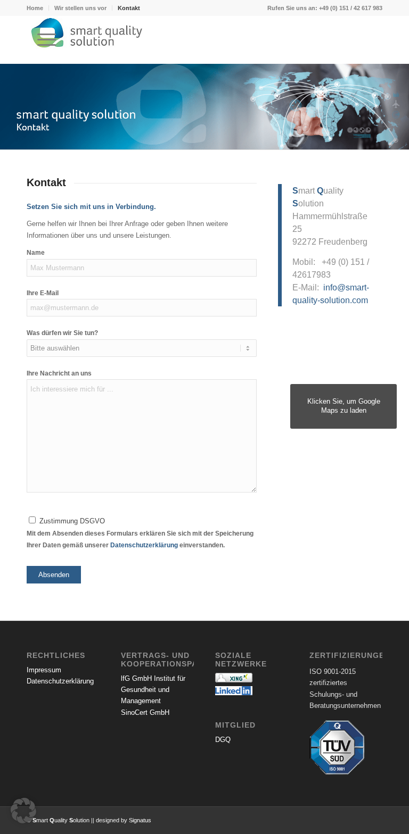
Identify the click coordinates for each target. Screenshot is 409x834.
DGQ (223, 740)
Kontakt (129, 8)
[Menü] (41, 40)
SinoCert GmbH (145, 712)
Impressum (44, 670)
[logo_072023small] (204, 40)
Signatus (140, 820)
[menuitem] (38, 8)
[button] (23, 810)
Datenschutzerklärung (144, 545)
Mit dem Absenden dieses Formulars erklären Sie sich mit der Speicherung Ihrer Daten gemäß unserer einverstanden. (140, 533)
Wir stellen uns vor (80, 8)
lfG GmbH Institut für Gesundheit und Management (153, 689)
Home (35, 8)
